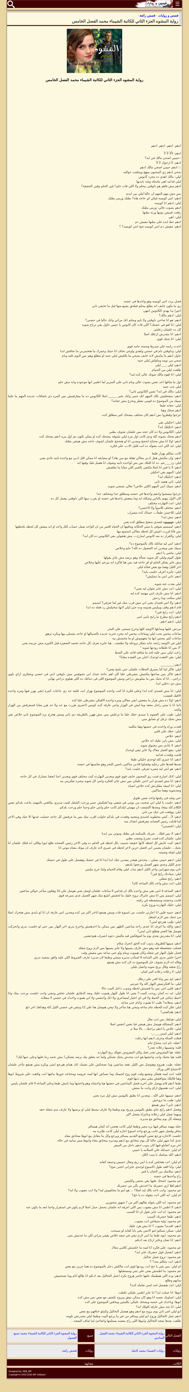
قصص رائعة (69, 1350)
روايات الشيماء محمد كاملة (148, 1350)
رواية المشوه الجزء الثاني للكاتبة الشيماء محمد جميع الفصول (45, 1335)
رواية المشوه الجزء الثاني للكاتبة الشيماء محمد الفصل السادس (131, 1335)
